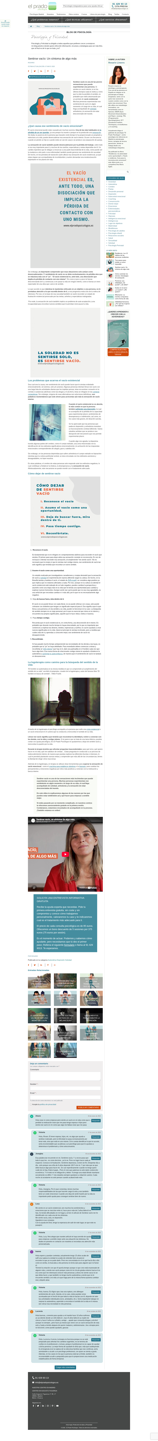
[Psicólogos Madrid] (30, 26)
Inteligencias (113, 221)
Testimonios (61, 14)
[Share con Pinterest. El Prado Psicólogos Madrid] (48, 71)
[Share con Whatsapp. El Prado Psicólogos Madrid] (55, 71)
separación (96, 133)
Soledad (68, 960)
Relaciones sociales (116, 236)
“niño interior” (48, 649)
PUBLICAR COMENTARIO (88, 1108)
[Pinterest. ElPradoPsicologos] (53, 1406)
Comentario (34, 1070)
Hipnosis (111, 216)
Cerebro (111, 187)
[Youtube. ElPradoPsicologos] (58, 1406)
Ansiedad (112, 182)
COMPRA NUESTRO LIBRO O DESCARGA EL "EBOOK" (118, 352)
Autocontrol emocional (116, 196)
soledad (93, 109)
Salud (110, 238)
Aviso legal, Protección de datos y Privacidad (79, 1425)
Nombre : (34, 1084)
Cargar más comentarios (65, 1367)
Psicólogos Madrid (37, 14)
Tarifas (116, 14)
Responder (96, 1120)
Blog (110, 14)
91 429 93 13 (119, 4)
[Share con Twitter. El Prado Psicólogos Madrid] (35, 71)
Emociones (112, 206)
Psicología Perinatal (116, 245)
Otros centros (74, 14)
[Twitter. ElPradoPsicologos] (39, 1406)
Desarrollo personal (115, 192)
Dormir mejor (113, 204)
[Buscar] (128, 172)
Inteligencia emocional (117, 219)
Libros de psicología (97, 14)
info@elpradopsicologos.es (119, 8)
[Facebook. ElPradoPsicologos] (34, 1406)
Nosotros (50, 14)
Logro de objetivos (115, 223)
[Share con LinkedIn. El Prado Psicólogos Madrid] (41, 71)
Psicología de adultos (116, 231)
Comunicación (113, 201)
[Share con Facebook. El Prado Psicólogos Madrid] (30, 71)
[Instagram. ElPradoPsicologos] (48, 1406)
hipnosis (82, 766)
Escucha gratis (5, 24)
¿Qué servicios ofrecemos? (113, 19)
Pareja (110, 189)
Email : (33, 1093)
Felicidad (111, 214)
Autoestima (52, 960)
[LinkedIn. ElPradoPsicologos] (43, 1406)
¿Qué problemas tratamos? (45, 19)
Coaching (112, 199)
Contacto (125, 14)
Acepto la (44, 1104)
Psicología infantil (115, 233)
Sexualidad (112, 241)
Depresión (61, 960)
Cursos (84, 14)
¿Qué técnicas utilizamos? (79, 19)
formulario (69, 945)
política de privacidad (48, 1104)
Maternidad (112, 226)
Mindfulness (113, 228)
